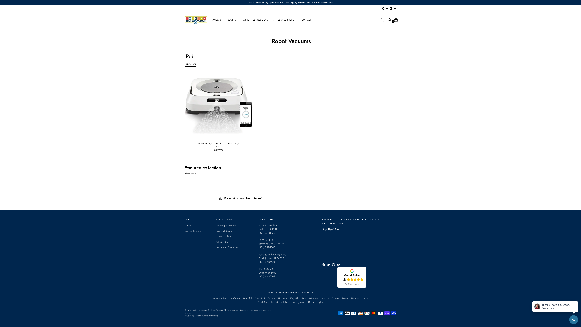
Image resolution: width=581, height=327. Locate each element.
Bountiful (247, 298)
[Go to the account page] (388, 20)
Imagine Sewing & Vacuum (212, 310)
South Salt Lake (265, 302)
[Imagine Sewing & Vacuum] (196, 20)
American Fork (220, 298)
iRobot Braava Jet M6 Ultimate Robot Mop (218, 143)
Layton (320, 302)
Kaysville (294, 298)
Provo (345, 298)
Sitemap (188, 313)
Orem (311, 302)
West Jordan (299, 302)
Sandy (365, 298)
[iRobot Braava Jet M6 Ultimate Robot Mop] (219, 106)
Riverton (355, 298)
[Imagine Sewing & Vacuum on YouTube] (395, 8)
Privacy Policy (223, 236)
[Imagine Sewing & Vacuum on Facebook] (383, 8)
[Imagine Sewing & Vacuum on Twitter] (387, 8)
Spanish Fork (283, 302)
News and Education (227, 247)
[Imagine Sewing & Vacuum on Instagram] (391, 8)
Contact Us (222, 242)
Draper (271, 298)
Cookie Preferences (210, 315)
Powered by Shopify (193, 315)
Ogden (335, 298)
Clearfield (260, 298)
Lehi (304, 298)
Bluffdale (235, 298)
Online (188, 225)
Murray (325, 298)
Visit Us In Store (193, 231)
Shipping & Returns (226, 225)
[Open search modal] (382, 20)
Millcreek (314, 298)
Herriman (282, 298)
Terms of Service (224, 231)
